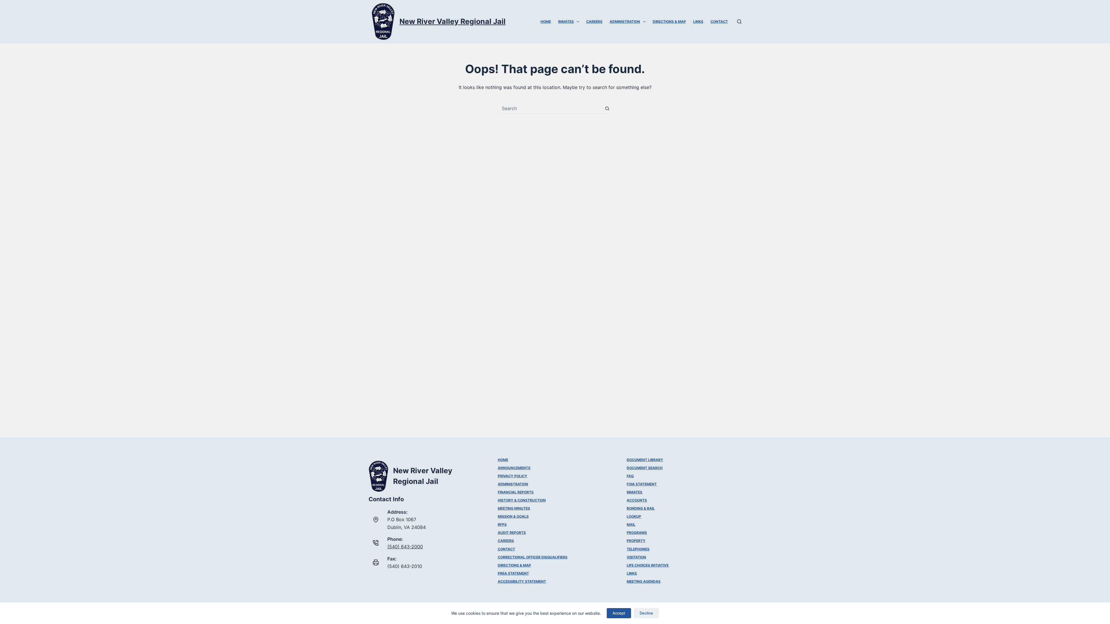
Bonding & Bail (641, 508)
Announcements (514, 468)
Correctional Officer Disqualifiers (532, 557)
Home (546, 21)
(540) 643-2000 (405, 546)
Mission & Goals (513, 516)
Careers (594, 21)
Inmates (566, 21)
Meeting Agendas (644, 581)
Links (698, 21)
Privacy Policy (512, 476)
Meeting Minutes (514, 508)
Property (636, 540)
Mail (631, 524)
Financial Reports (516, 492)
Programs (637, 532)
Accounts (637, 500)
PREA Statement (513, 573)
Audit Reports (512, 532)
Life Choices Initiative (648, 565)
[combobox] (549, 108)
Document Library (645, 460)
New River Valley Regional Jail (452, 21)
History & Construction (522, 500)
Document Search (645, 468)
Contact (719, 21)
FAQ (630, 476)
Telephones (638, 549)
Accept (619, 613)
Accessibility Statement (522, 581)
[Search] (739, 21)
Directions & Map (669, 21)
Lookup (634, 516)
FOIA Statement (642, 484)
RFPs (502, 524)
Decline (646, 613)
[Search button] (607, 108)
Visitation (636, 557)
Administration (625, 21)
